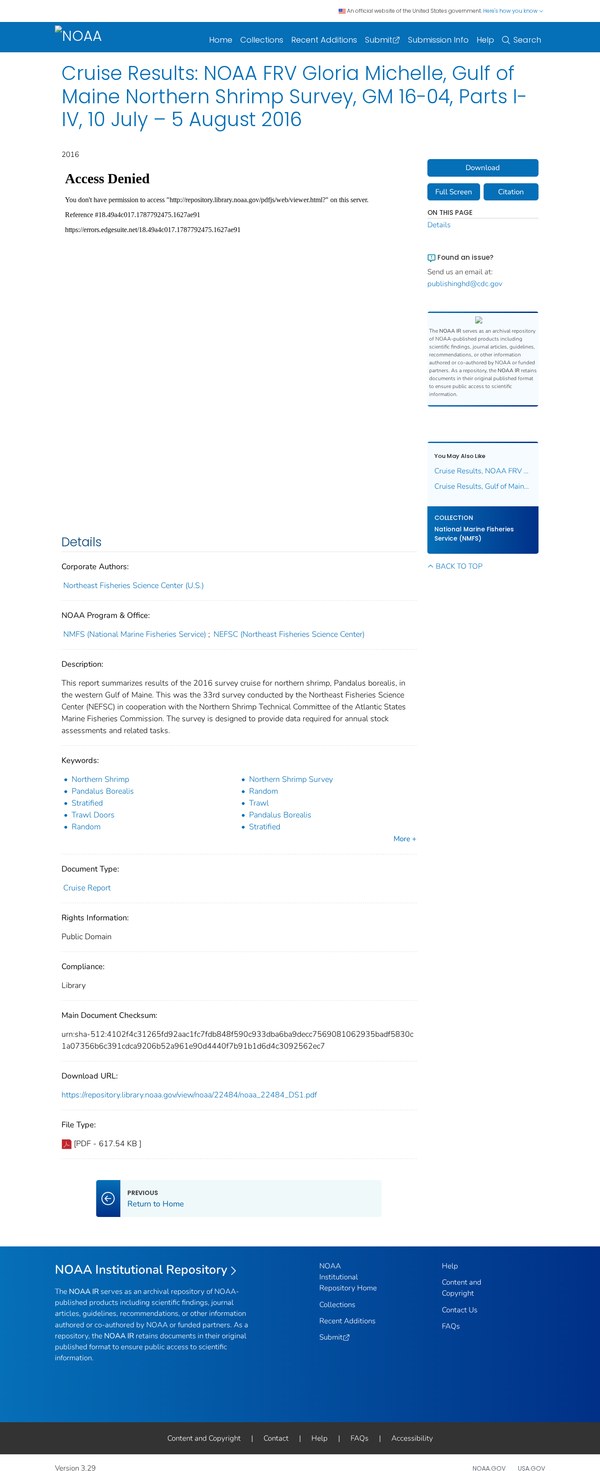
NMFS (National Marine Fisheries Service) (134, 634)
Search (527, 39)
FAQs (451, 1326)
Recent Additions (324, 39)
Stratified (87, 803)
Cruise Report (87, 888)
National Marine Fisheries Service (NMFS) (474, 534)
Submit (378, 39)
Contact (276, 1438)
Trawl (259, 803)
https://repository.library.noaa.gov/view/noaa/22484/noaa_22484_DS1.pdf (189, 1095)
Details (439, 225)
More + (405, 839)
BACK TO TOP (459, 566)
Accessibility (412, 1438)
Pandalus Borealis (103, 791)
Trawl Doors (93, 815)
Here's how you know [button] (511, 11)
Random (263, 791)
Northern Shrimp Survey (291, 779)
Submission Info (438, 39)
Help (485, 39)
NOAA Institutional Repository (141, 1269)
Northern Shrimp (100, 779)
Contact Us (459, 1310)
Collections (261, 39)
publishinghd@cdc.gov (464, 284)
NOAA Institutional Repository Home (348, 1277)
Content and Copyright (204, 1438)
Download (483, 168)
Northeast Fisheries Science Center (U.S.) (133, 585)
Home (220, 39)
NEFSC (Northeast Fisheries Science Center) (289, 634)
